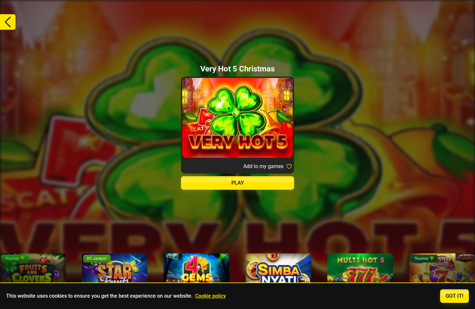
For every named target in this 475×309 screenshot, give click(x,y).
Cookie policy (210, 296)
